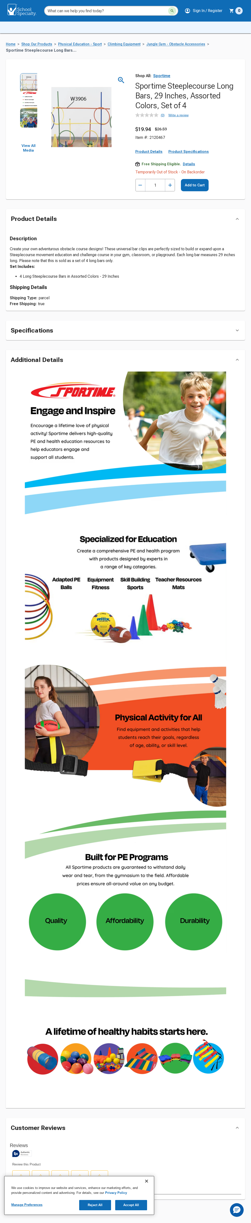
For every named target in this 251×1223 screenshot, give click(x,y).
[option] (28, 82)
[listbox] (28, 108)
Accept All (131, 1205)
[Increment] (170, 185)
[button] (203, 11)
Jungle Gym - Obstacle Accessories (175, 44)
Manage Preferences (26, 1205)
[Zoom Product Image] (121, 80)
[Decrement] (140, 185)
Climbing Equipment (124, 44)
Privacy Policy (116, 1193)
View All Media (29, 148)
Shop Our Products (36, 44)
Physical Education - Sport (80, 44)
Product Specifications (188, 151)
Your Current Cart (236, 11)
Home (10, 44)
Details (189, 164)
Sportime (161, 75)
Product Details (149, 151)
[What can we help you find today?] (172, 11)
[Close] (146, 1181)
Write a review (178, 115)
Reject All (95, 1205)
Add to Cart (195, 185)
